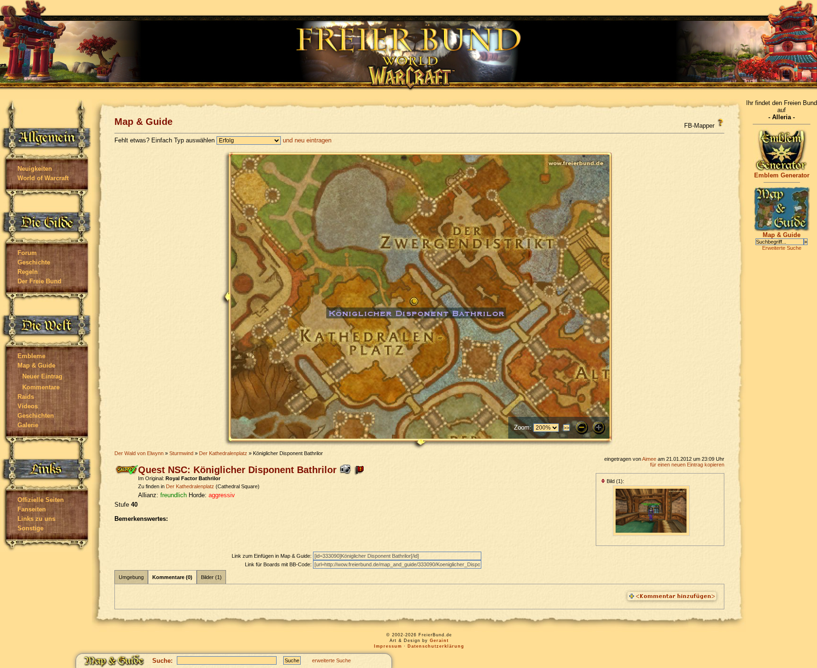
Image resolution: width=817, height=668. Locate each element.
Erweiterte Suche (781, 248)
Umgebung (131, 577)
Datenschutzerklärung (436, 646)
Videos (27, 406)
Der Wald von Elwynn (139, 453)
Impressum (388, 646)
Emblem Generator (781, 175)
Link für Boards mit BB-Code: (279, 564)
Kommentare (41, 387)
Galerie (27, 425)
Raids (25, 396)
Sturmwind (181, 453)
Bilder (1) (211, 577)
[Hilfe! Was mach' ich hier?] (720, 122)
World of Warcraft (43, 178)
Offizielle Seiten (40, 499)
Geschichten (35, 415)
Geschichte (33, 262)
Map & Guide (36, 365)
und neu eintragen (307, 140)
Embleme (31, 356)
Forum (27, 252)
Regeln (27, 271)
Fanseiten (31, 509)
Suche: (162, 660)
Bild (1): (614, 481)
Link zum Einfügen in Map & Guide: (272, 556)
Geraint (439, 640)
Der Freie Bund (39, 281)
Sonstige (30, 528)
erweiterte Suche (331, 660)
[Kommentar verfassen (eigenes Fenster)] (672, 596)
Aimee (649, 459)
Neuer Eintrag (42, 376)
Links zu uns (36, 518)
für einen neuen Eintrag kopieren (687, 464)
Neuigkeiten (34, 168)
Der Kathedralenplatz (223, 453)
